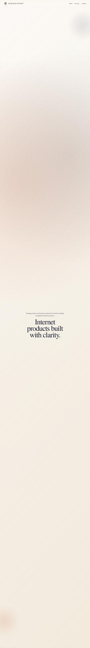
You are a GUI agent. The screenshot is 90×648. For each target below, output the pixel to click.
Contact (83, 3)
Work (70, 3)
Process (77, 3)
